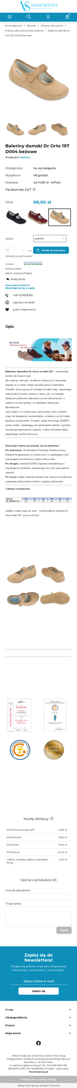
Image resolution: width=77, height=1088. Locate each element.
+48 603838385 (23, 295)
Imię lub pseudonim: (18, 890)
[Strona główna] (38, 6)
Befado (25, 157)
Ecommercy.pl (38, 1071)
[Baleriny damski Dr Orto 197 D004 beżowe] (59, 217)
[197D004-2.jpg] (37, 129)
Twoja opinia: (13, 903)
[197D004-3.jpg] (59, 129)
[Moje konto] (48, 17)
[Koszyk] (67, 17)
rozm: (9, 238)
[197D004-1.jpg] (15, 129)
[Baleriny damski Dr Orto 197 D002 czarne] (16, 217)
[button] (10, 17)
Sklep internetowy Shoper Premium (39, 1085)
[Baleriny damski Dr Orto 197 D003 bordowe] (37, 217)
